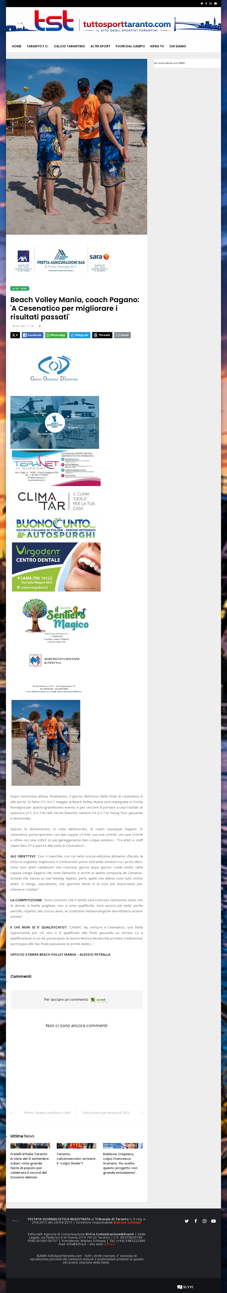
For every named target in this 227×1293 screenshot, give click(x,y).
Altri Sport (100, 46)
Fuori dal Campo (130, 46)
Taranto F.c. (38, 46)
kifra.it (109, 1244)
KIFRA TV (157, 46)
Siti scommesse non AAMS (169, 63)
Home (16, 46)
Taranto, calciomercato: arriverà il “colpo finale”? (76, 1159)
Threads (104, 335)
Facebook (34, 335)
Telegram (81, 335)
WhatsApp (58, 335)
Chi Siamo (177, 46)
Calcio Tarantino (69, 46)
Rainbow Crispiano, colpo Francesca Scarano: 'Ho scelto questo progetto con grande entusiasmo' (120, 1163)
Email (125, 335)
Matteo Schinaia (127, 1222)
